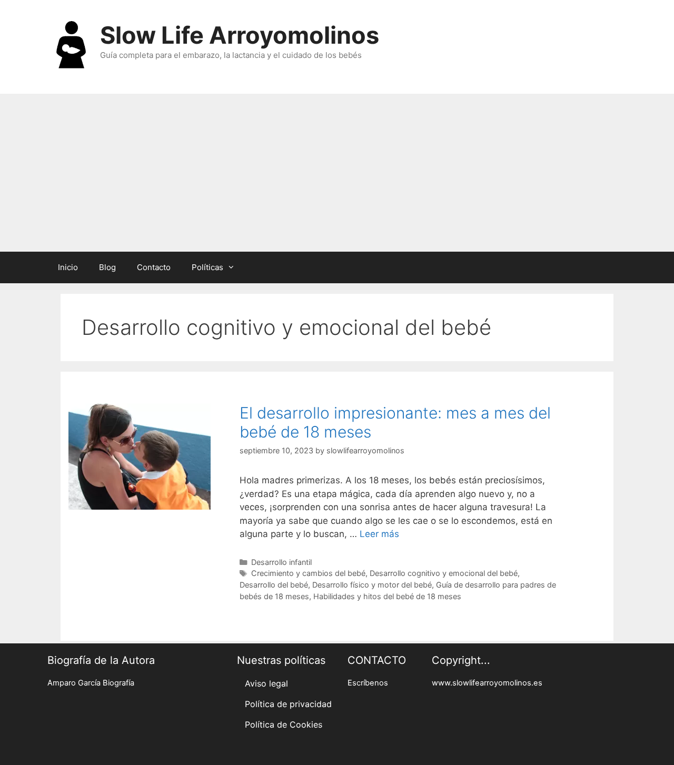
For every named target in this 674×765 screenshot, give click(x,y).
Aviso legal (266, 683)
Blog (107, 267)
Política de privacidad (288, 704)
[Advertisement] (337, 172)
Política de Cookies (283, 724)
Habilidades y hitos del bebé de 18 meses (387, 596)
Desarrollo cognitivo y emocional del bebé (444, 573)
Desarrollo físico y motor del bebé (372, 584)
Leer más (379, 534)
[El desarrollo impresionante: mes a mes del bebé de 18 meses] (139, 506)
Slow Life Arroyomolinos (239, 35)
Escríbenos (368, 683)
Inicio (68, 267)
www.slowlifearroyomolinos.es (487, 683)
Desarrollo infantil (281, 562)
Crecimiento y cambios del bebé (308, 573)
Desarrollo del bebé (274, 584)
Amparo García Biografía (90, 683)
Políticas (207, 267)
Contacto (154, 267)
